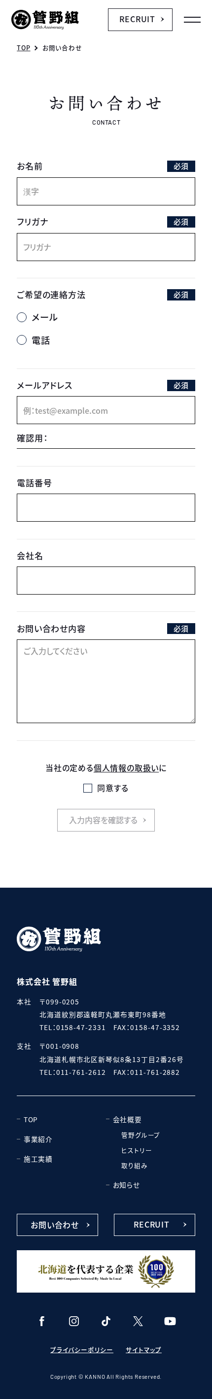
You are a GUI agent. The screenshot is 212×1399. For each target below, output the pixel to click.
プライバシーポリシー (81, 1349)
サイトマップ (144, 1349)
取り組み (134, 1165)
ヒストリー (136, 1150)
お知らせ (126, 1185)
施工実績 (38, 1159)
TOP (31, 1119)
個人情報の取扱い (126, 767)
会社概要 (127, 1119)
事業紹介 (38, 1139)
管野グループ (140, 1134)
